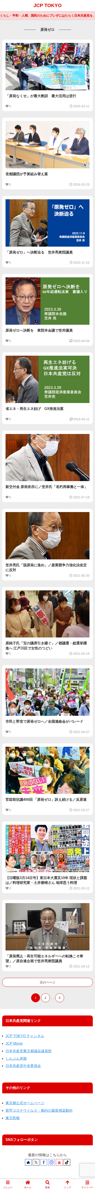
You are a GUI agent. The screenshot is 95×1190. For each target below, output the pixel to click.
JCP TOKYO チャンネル (25, 1036)
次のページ (47, 982)
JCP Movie (14, 1043)
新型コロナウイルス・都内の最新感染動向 (39, 1110)
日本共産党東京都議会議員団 (28, 1051)
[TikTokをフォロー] (67, 1162)
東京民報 (13, 1118)
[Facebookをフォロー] (43, 1162)
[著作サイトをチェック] (28, 1162)
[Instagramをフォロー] (51, 1162)
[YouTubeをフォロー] (59, 1162)
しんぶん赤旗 (16, 1058)
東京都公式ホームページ (25, 1103)
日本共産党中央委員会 (23, 1066)
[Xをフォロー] (36, 1162)
